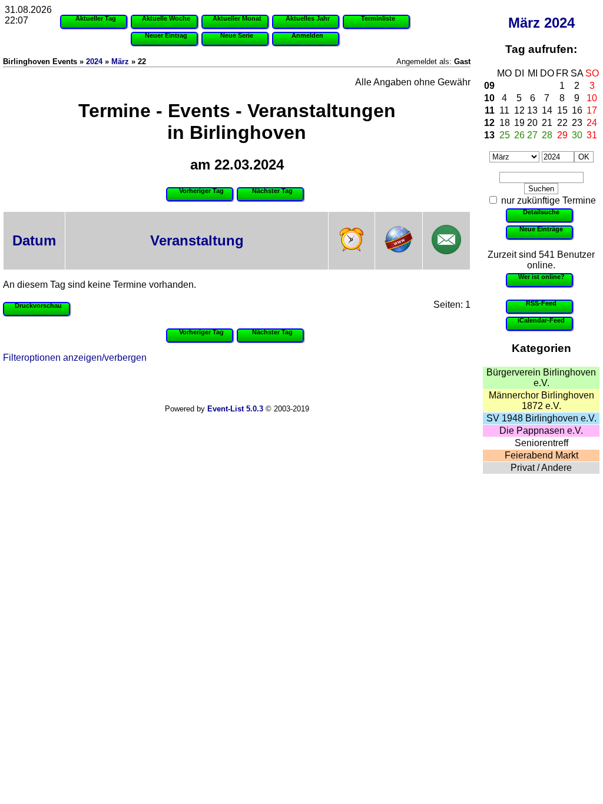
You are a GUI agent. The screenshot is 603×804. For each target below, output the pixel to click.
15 (562, 110)
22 (562, 123)
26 (519, 135)
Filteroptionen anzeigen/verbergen (75, 358)
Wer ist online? (541, 276)
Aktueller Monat (237, 18)
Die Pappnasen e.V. (541, 431)
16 (577, 110)
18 (504, 123)
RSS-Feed (541, 303)
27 (532, 135)
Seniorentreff (541, 443)
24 (592, 123)
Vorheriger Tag (201, 190)
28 (547, 135)
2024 (559, 23)
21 (547, 123)
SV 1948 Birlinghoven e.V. (541, 418)
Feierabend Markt (541, 455)
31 (592, 135)
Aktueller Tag (95, 18)
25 (504, 135)
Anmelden (307, 35)
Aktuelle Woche (166, 18)
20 (532, 123)
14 (547, 110)
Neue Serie (236, 35)
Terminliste (378, 18)
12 (519, 110)
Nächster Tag (272, 190)
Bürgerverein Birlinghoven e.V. (541, 377)
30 (577, 135)
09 (489, 86)
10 (489, 98)
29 (562, 135)
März (524, 23)
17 (592, 110)
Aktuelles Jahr (308, 18)
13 (532, 110)
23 (577, 123)
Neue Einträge (541, 228)
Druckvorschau (38, 305)
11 (490, 110)
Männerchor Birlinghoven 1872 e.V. (541, 400)
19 (519, 123)
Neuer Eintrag (166, 35)
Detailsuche (541, 211)
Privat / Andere (541, 468)
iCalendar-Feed (541, 320)
